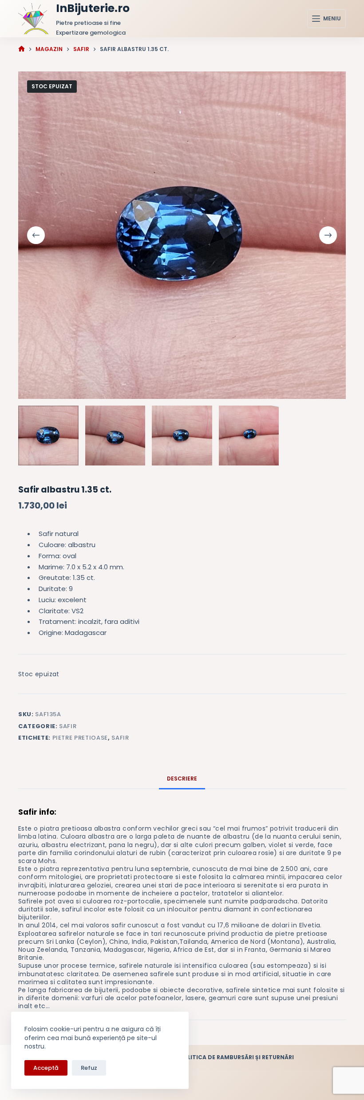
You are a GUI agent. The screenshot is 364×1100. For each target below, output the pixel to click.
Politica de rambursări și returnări (236, 1057)
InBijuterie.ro (93, 8)
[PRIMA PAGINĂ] (21, 49)
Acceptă (46, 1068)
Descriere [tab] (182, 778)
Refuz (89, 1068)
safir (120, 737)
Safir (67, 726)
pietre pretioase (80, 737)
